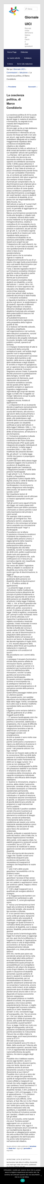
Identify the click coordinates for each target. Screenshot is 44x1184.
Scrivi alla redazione (25, 64)
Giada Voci (12, 1148)
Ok (23, 1180)
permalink (27, 1148)
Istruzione (33, 1146)
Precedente (11, 87)
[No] (41, 1175)
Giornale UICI (19, 69)
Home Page (11, 52)
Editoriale (24, 52)
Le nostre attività (13, 58)
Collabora (27, 58)
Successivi (32, 87)
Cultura (10, 64)
